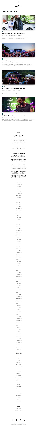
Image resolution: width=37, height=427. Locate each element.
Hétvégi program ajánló (9, 62)
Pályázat (18, 382)
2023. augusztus (19, 237)
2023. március (18, 246)
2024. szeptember (19, 213)
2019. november (19, 320)
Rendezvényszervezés (19, 388)
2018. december (19, 340)
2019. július (19, 327)
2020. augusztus (19, 303)
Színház (18, 391)
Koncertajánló (18, 375)
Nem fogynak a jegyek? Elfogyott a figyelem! (18, 146)
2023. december (19, 230)
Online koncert (18, 380)
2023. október (18, 234)
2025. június (19, 199)
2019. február (18, 336)
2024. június (19, 219)
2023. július (19, 239)
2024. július (19, 217)
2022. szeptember (19, 257)
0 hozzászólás (20, 35)
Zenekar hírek (15, 35)
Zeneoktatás (19, 402)
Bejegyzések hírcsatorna (19, 410)
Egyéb (19, 360)
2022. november (19, 254)
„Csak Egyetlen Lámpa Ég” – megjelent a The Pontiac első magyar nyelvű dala (18, 177)
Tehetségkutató (18, 395)
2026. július (19, 186)
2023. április (19, 245)
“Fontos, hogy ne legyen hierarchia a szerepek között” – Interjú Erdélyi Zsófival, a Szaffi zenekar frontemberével (18, 139)
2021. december (19, 274)
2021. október (18, 278)
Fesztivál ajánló (8, 90)
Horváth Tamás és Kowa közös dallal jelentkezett (13, 33)
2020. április (19, 311)
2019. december (19, 318)
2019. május (19, 331)
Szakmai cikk (19, 390)
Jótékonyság (19, 371)
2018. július (19, 349)
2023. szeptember (19, 235)
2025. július (19, 197)
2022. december (19, 252)
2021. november (19, 276)
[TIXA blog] (18, 9)
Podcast (18, 384)
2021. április (19, 289)
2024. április (19, 223)
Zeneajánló (19, 399)
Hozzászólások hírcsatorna (18, 412)
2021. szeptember (19, 279)
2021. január (19, 294)
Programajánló (18, 386)
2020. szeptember (19, 301)
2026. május (19, 190)
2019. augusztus (19, 325)
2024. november (19, 210)
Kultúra (18, 379)
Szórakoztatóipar (19, 393)
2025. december (19, 193)
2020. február (18, 314)
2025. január (19, 206)
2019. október (18, 322)
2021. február (18, 292)
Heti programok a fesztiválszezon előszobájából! (13, 88)
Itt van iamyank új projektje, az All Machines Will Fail (18, 162)
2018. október (18, 344)
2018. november (19, 342)
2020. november (19, 298)
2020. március (18, 313)
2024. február (18, 226)
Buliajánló (18, 355)
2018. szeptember (19, 346)
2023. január (19, 250)
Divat (19, 358)
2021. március (18, 290)
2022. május (19, 265)
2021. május (19, 287)
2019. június (19, 329)
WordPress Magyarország (18, 413)
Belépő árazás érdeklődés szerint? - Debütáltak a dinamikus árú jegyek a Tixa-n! (18, 166)
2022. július (19, 261)
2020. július (19, 305)
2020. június (19, 307)
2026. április (19, 191)
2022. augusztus (19, 259)
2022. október (18, 256)
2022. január (19, 272)
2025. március (18, 202)
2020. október (18, 300)
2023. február (18, 248)
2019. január (19, 338)
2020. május (19, 309)
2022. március (18, 268)
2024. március (18, 224)
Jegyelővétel (8, 35)
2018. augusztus (19, 347)
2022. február (18, 270)
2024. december (19, 208)
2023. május (19, 243)
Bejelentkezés (18, 408)
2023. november (19, 232)
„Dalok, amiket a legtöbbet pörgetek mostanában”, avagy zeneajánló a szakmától (18, 156)
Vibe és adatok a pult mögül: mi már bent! (19, 142)
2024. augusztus (19, 215)
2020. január (19, 316)
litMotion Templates (22, 424)
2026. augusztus (19, 184)
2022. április (19, 267)
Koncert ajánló (16, 62)
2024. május (19, 221)
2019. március (18, 335)
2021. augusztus (19, 281)
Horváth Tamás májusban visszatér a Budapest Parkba (15, 116)
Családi (18, 357)
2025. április (19, 201)
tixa (4, 31)
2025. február (18, 204)
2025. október (18, 195)
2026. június (19, 188)
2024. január (19, 228)
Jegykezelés (19, 369)
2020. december (19, 296)
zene (11, 35)
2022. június (19, 263)
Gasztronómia (18, 364)
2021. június (19, 285)
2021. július (19, 283)
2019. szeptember (19, 324)
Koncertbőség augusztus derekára (10, 61)
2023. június (19, 241)
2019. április (19, 333)
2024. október (18, 212)
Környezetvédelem (18, 377)
